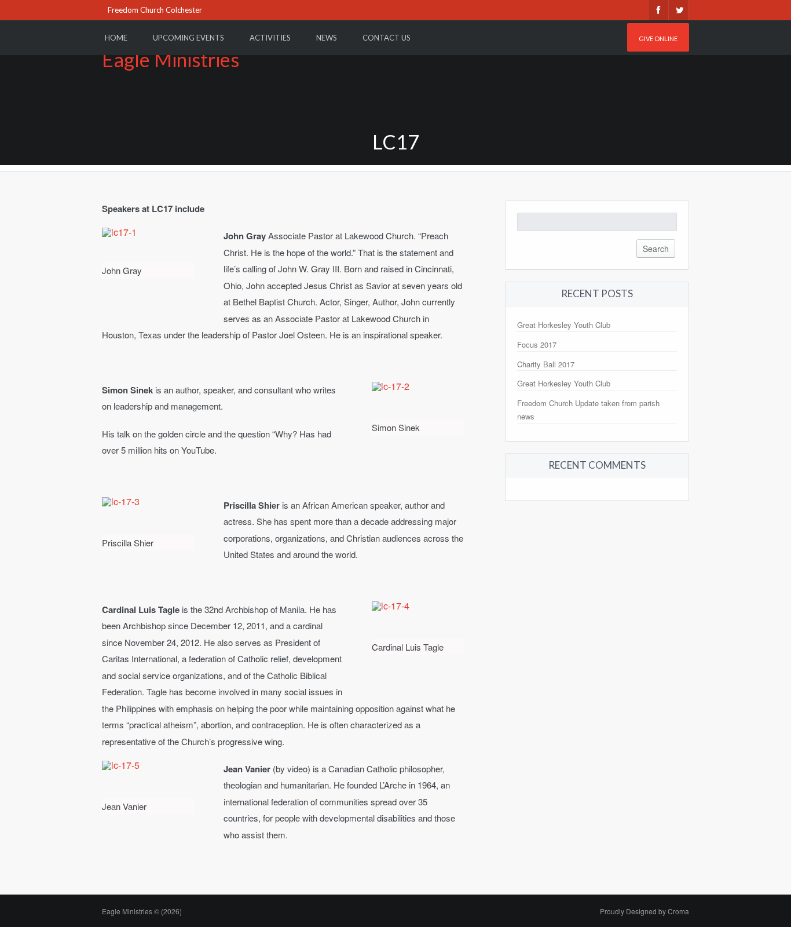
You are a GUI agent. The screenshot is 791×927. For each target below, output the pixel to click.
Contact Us (386, 37)
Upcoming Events (188, 37)
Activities (270, 37)
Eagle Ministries (170, 59)
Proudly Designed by (644, 911)
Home (116, 37)
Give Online (658, 38)
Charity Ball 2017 (545, 364)
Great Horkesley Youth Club (563, 324)
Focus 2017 (536, 344)
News (326, 37)
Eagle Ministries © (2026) (142, 911)
